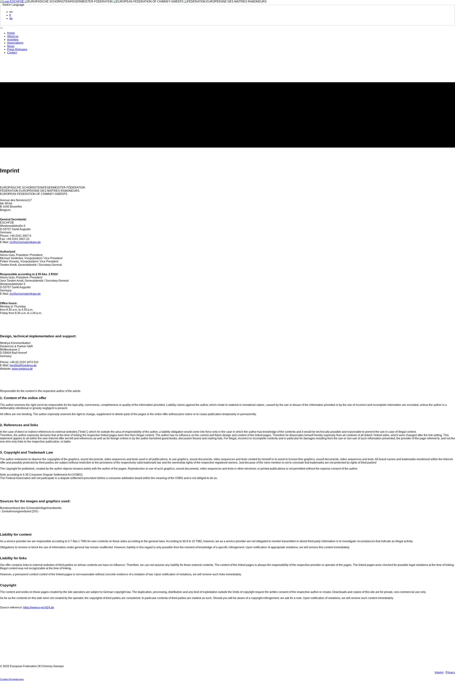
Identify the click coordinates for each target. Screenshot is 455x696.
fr (10, 15)
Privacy (450, 672)
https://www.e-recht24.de (38, 607)
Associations (15, 42)
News (10, 46)
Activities (12, 39)
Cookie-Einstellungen (12, 679)
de (11, 18)
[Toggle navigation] (1, 27)
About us (12, 36)
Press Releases (17, 49)
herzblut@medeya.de (23, 365)
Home (11, 33)
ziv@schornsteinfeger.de (25, 242)
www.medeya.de (22, 368)
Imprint (439, 672)
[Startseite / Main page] (12, 1)
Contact (12, 52)
